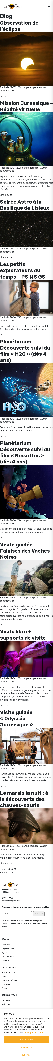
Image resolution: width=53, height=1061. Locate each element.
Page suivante (7, 872)
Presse (4, 988)
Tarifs (4, 976)
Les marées (6, 984)
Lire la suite (6, 96)
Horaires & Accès (9, 972)
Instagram (6, 1004)
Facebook (6, 1000)
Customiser (26, 1047)
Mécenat (5, 960)
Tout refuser (26, 1054)
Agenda (5, 952)
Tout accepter (26, 1039)
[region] (26, 1035)
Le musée (6, 944)
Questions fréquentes (11, 980)
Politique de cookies (34, 1032)
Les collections (8, 956)
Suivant (12, 869)
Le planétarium (8, 948)
